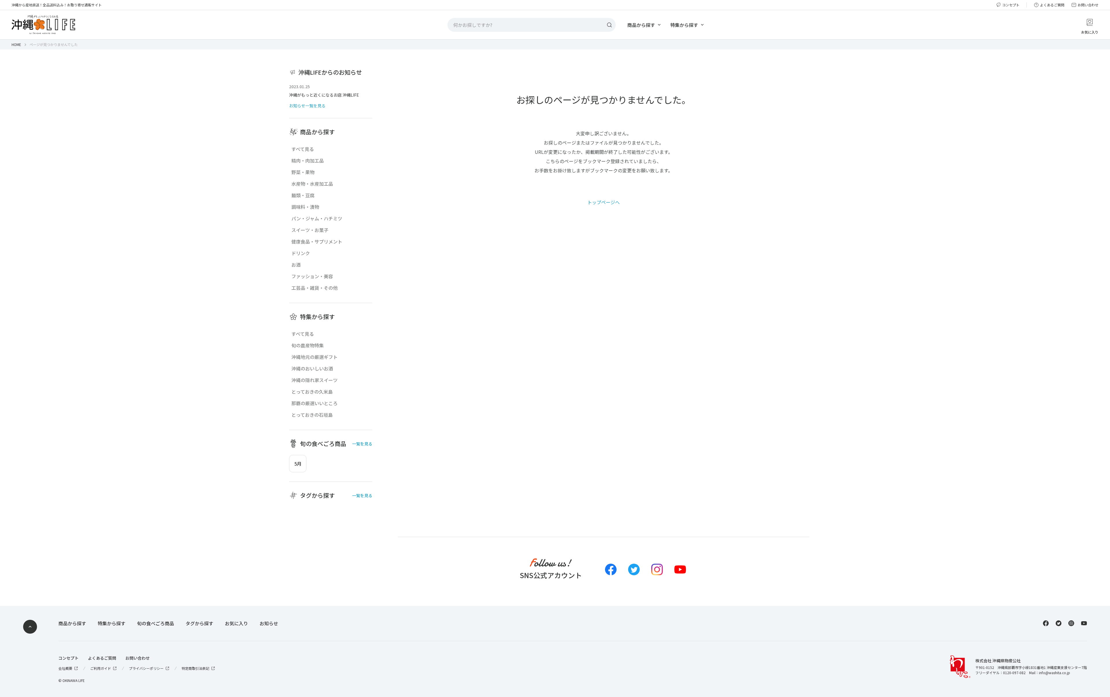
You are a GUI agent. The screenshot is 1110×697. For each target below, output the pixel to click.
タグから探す (199, 623)
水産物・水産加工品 (312, 183)
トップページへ (603, 202)
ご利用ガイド (100, 668)
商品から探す (641, 24)
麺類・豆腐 (302, 195)
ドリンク (300, 253)
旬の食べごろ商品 (155, 623)
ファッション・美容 (312, 276)
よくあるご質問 (1052, 5)
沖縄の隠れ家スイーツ (314, 380)
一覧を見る (362, 444)
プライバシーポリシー (146, 668)
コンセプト (1011, 5)
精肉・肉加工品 (307, 160)
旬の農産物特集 (307, 345)
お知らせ (269, 623)
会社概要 (65, 668)
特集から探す (684, 24)
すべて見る (302, 148)
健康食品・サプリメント (316, 241)
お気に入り (236, 623)
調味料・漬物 (305, 206)
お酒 (296, 264)
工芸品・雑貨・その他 (314, 287)
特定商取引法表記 (195, 668)
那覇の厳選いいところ (314, 403)
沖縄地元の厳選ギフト (314, 356)
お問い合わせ (1088, 5)
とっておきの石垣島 (312, 414)
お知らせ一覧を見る (307, 105)
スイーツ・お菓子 (309, 229)
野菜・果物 (302, 172)
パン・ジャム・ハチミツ (316, 218)
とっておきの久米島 (312, 391)
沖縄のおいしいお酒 (312, 368)
